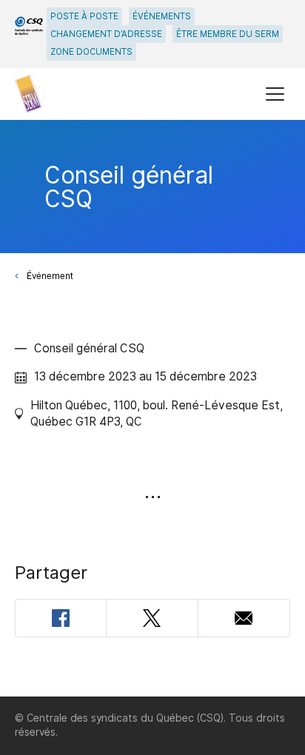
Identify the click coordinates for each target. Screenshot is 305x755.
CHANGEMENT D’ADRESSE (106, 34)
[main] (152, 408)
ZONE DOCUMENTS (91, 52)
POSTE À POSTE (84, 16)
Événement (50, 276)
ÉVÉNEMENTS (162, 16)
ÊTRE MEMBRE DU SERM (227, 34)
